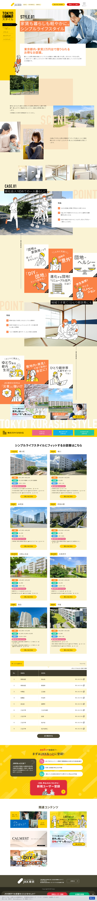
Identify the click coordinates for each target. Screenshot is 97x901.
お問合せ (72, 881)
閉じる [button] (92, 898)
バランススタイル (42, 433)
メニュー (84, 6)
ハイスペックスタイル (84, 433)
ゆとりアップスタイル (63, 433)
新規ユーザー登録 (73, 4)
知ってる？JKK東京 (58, 4)
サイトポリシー (17, 899)
